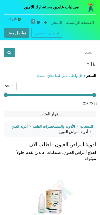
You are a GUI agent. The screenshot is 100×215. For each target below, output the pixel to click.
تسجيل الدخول (47, 32)
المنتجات (86, 126)
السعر (91, 75)
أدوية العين (20, 126)
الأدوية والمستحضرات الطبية (54, 126)
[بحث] (9, 52)
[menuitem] (80, 22)
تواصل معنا (16, 32)
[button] (45, 22)
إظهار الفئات (50, 113)
